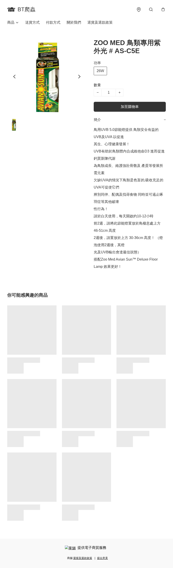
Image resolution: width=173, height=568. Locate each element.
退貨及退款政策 (100, 22)
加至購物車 (130, 107)
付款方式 (53, 22)
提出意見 (102, 558)
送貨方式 (32, 22)
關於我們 (74, 22)
